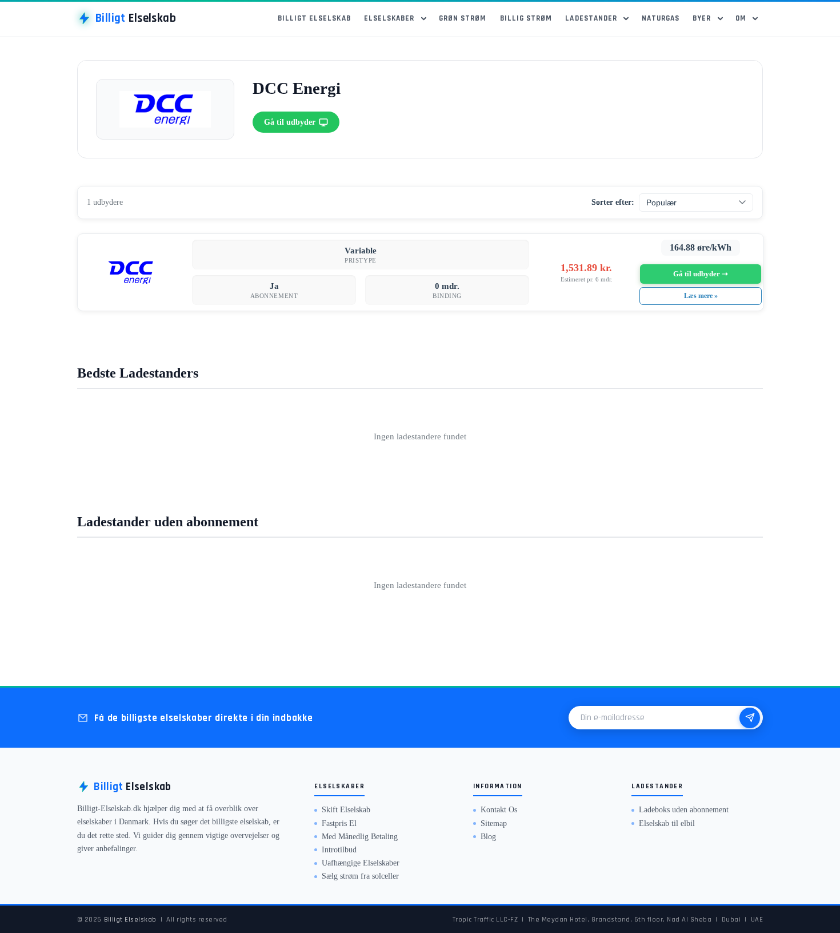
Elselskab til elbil (667, 823)
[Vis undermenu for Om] (757, 18)
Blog (488, 836)
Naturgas (660, 18)
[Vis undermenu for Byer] (722, 18)
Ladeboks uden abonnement (684, 809)
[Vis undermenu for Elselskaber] (425, 18)
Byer (702, 18)
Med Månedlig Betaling (360, 836)
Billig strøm (526, 18)
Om (740, 18)
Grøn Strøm (463, 18)
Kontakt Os (499, 809)
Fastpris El (339, 823)
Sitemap (494, 823)
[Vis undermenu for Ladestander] (628, 18)
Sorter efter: (612, 202)
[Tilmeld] (749, 718)
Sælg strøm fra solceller (360, 876)
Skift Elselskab (346, 809)
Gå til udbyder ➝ (700, 273)
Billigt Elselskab (314, 18)
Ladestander (591, 18)
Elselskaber (389, 18)
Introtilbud (339, 849)
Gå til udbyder (289, 121)
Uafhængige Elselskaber (360, 863)
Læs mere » (701, 296)
